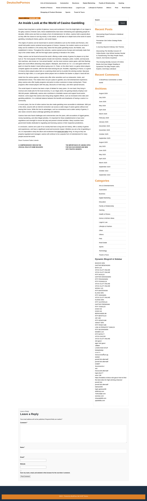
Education (102, 202)
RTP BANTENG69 (101, 290)
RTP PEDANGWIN (101, 279)
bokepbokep (99, 350)
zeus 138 (98, 375)
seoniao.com (99, 396)
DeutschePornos (18, 2)
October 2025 (103, 134)
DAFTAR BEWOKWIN (102, 265)
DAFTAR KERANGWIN (103, 277)
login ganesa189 (100, 389)
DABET (97, 364)
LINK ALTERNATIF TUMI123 (105, 327)
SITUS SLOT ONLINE (102, 270)
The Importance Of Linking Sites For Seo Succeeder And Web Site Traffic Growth (78, 147)
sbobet (97, 357)
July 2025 (102, 146)
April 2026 (102, 110)
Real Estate (126, 7)
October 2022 (103, 171)
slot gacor (98, 341)
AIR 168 (98, 318)
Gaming (121, 3)
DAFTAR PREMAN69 (102, 304)
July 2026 (102, 97)
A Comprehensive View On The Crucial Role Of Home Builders (30, 146)
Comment (23, 422)
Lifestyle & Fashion (96, 7)
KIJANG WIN (99, 300)
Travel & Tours (79, 12)
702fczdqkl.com (100, 394)
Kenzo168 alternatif (101, 371)
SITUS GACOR (100, 336)
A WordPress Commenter (107, 80)
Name (22, 447)
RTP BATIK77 (100, 334)
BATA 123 (98, 268)
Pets (116, 7)
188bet (97, 345)
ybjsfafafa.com (100, 400)
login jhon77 (99, 373)
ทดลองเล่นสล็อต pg (101, 355)
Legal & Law (80, 7)
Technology (103, 251)
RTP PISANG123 (101, 281)
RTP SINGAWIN (100, 295)
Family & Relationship (107, 3)
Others (108, 7)
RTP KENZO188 (100, 320)
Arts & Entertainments (48, 3)
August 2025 (103, 142)
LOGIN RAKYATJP (101, 348)
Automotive (64, 3)
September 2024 (104, 167)
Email (22, 457)
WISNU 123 (99, 288)
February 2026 (104, 118)
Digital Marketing (89, 3)
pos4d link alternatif (101, 359)
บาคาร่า (97, 352)
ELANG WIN (99, 293)
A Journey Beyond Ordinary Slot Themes (110, 47)
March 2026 (103, 114)
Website (22, 464)
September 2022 (104, 175)
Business (75, 3)
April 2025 (102, 158)
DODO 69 (98, 309)
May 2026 (102, 105)
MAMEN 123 (99, 332)
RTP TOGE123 (100, 306)
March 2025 (103, 162)
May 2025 (102, 154)
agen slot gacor (100, 343)
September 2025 (104, 138)
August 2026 (103, 93)
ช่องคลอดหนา (100, 366)
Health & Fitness (46, 7)
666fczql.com (99, 391)
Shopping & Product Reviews (51, 12)
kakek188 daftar (62, 131)
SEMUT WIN (99, 323)
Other (101, 230)
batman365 (99, 387)
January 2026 (103, 122)
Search (97, 20)
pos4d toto (98, 382)
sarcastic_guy (33, 18)
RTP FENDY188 (100, 325)
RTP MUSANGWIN (101, 329)
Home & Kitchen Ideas (64, 7)
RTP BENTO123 (100, 316)
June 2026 (102, 101)
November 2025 (104, 130)
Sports (68, 12)
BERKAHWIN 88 (100, 313)
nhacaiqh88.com (100, 398)
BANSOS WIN (100, 263)
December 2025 (104, 126)
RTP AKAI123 (99, 274)
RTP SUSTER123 (101, 302)
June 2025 (102, 150)
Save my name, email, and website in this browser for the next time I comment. (45, 473)
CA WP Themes (83, 496)
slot (96, 368)
